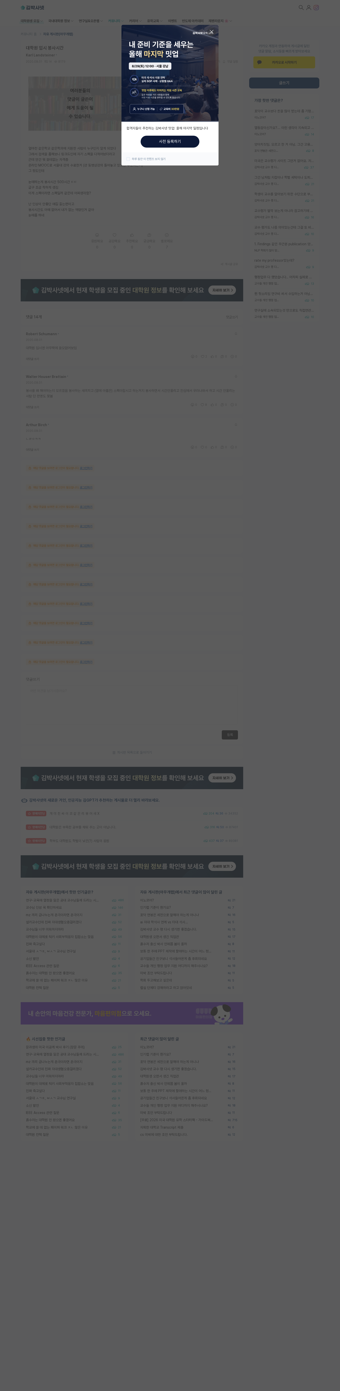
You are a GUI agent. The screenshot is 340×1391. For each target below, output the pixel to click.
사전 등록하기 (170, 141)
